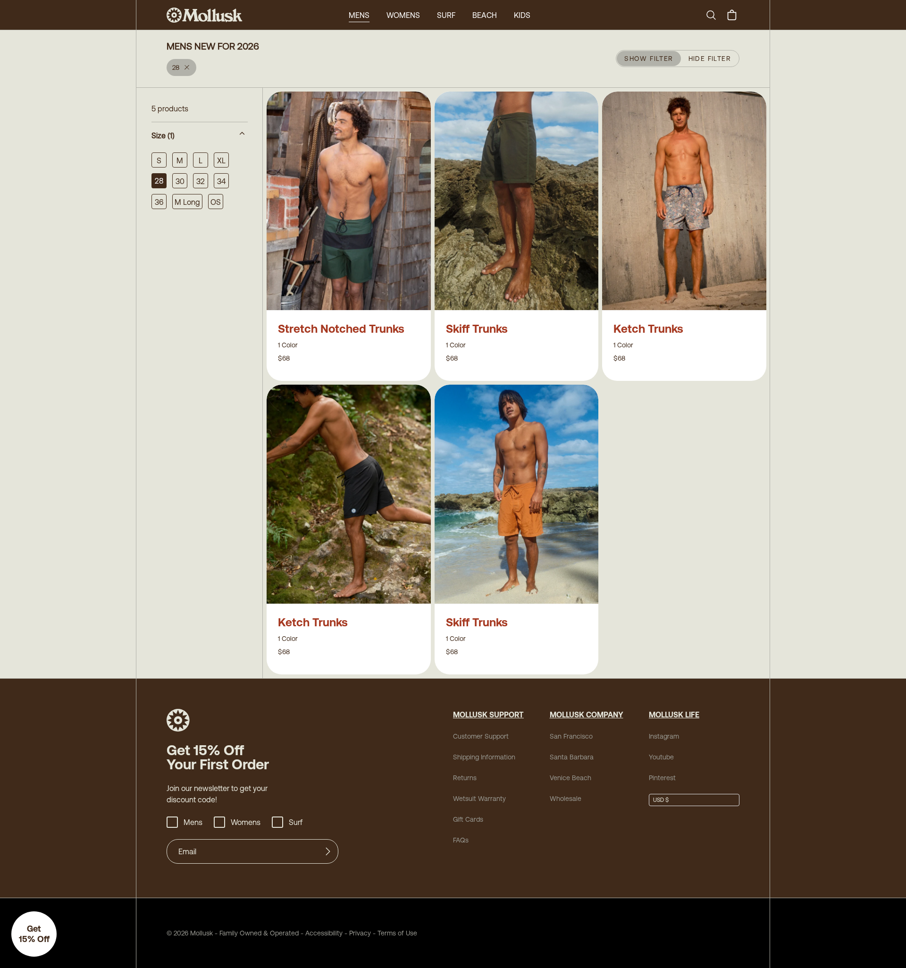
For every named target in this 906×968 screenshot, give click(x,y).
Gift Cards (468, 819)
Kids (522, 15)
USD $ (661, 800)
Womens (403, 15)
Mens (359, 15)
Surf (446, 15)
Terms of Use (397, 933)
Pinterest (662, 778)
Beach (484, 15)
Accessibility (321, 933)
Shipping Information (484, 757)
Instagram (664, 736)
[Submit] (328, 851)
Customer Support (481, 736)
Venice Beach (570, 778)
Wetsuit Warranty (479, 798)
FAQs (461, 840)
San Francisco (571, 736)
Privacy (360, 933)
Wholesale (565, 798)
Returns (465, 778)
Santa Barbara (572, 757)
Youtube (661, 757)
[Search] (714, 15)
